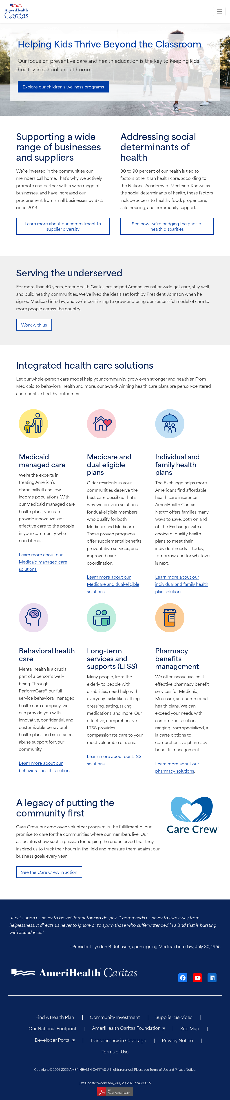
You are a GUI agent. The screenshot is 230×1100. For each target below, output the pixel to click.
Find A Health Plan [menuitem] (54, 1016)
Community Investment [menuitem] (115, 1016)
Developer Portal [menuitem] (53, 1039)
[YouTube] (197, 977)
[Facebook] (182, 977)
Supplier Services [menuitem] (173, 1016)
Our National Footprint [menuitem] (52, 1028)
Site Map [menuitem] (189, 1028)
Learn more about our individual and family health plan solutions (181, 584)
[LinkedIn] (212, 977)
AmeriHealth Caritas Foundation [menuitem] (126, 1027)
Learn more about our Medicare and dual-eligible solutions (113, 584)
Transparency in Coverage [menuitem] (118, 1040)
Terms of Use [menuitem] (115, 1051)
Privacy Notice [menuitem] (177, 1040)
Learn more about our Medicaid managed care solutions (43, 561)
